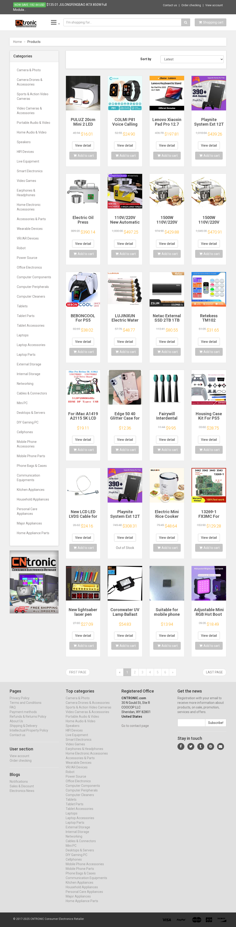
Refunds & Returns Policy (28, 716)
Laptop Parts (26, 354)
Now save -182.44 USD (29, 4)
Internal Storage (28, 374)
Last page (214, 672)
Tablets (22, 306)
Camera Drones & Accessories (29, 82)
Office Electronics (29, 267)
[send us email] (220, 746)
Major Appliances (29, 523)
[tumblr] (200, 746)
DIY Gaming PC (27, 422)
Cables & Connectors (32, 393)
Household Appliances (33, 499)
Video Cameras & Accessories (29, 111)
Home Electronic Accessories (29, 207)
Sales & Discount (22, 786)
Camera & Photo (29, 70)
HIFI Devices (25, 152)
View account (214, 5)
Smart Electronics (30, 171)
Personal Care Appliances (27, 511)
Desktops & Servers (31, 413)
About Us (16, 721)
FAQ (13, 707)
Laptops (23, 335)
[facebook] (180, 746)
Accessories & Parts (31, 219)
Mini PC (22, 403)
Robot (21, 248)
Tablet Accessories (30, 325)
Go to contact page (135, 726)
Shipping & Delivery (23, 726)
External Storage (29, 364)
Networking (25, 383)
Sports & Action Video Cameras (32, 96)
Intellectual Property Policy (29, 730)
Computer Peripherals (33, 287)
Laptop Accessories (31, 345)
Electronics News (22, 791)
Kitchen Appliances (30, 490)
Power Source (27, 258)
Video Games (26, 181)
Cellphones (25, 432)
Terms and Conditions (25, 703)
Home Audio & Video (32, 132)
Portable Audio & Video (33, 122)
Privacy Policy (20, 698)
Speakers (24, 142)
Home (17, 42)
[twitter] (190, 746)
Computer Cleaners (31, 296)
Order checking (191, 5)
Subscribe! (215, 723)
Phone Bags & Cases (32, 466)
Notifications (19, 781)
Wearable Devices (30, 229)
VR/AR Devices (28, 238)
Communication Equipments (28, 478)
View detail (83, 145)
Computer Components (34, 277)
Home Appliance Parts (33, 533)
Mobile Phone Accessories (27, 444)
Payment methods (23, 712)
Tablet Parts (26, 316)
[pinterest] (210, 746)
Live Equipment (28, 161)
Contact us (170, 5)
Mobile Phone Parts (31, 456)
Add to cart (86, 155)
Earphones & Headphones (26, 193)
